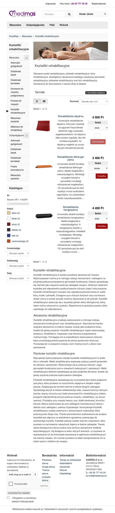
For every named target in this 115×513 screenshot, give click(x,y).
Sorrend (74, 101)
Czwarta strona (46, 478)
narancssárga (20, 241)
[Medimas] (22, 13)
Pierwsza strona (46, 461)
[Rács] (44, 101)
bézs (16, 213)
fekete (16, 229)
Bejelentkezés (99, 3)
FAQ (52, 25)
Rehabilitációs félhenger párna (70, 158)
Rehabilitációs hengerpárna (71, 208)
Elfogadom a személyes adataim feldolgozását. (24, 499)
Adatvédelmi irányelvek (66, 465)
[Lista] (37, 101)
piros (16, 224)
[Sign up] (35, 474)
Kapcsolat (51, 3)
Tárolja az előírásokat (70, 459)
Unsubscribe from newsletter (19, 493)
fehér (16, 218)
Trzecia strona (45, 471)
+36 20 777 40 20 (79, 3)
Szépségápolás (35, 25)
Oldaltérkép (65, 473)
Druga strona (48, 466)
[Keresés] (69, 14)
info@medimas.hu (98, 475)
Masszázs (15, 25)
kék (15, 235)
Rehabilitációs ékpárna (70, 116)
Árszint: (10, 199)
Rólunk (64, 25)
